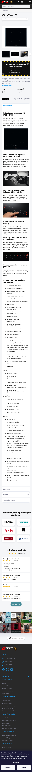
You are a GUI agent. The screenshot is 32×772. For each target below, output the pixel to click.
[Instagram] (11, 669)
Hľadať (28, 6)
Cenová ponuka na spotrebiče (9, 735)
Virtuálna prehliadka (7, 688)
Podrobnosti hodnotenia (21, 19)
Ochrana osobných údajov (8, 691)
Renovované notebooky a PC (9, 720)
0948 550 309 (8, 661)
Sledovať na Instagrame (17, 638)
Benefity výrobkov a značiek (9, 728)
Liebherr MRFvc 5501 (7, 750)
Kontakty (4, 683)
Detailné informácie (7, 85)
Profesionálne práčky (7, 703)
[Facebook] (3, 669)
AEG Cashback (5, 723)
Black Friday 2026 (6, 725)
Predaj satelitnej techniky (8, 738)
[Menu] (30, 2)
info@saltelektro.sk (10, 658)
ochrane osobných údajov (17, 758)
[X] (7, 669)
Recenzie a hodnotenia (7, 718)
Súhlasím (24, 767)
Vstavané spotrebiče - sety (8, 705)
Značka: (4, 23)
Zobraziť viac (16, 604)
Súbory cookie (5, 693)
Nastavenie (16, 762)
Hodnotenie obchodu (16, 550)
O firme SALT (5, 686)
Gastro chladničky (6, 700)
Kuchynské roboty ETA (7, 708)
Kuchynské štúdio (6, 747)
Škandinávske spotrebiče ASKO (9, 711)
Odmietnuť (8, 767)
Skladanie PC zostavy (7, 740)
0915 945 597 (8, 665)
